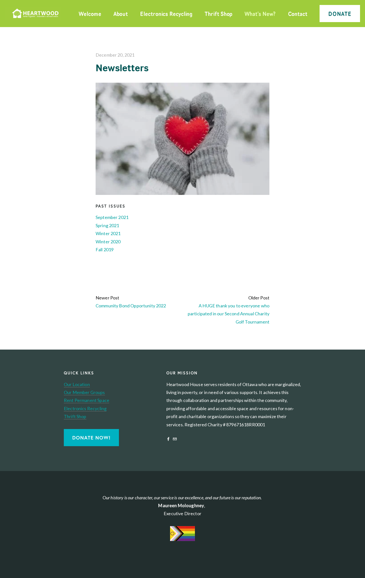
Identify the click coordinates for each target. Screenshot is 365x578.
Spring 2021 (107, 225)
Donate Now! (91, 437)
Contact (297, 13)
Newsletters (122, 68)
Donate (340, 13)
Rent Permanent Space (86, 400)
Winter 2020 (108, 241)
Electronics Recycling (166, 13)
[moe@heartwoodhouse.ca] (175, 439)
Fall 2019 (104, 249)
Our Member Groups (84, 392)
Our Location (77, 384)
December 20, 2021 (115, 55)
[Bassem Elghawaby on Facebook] (168, 439)
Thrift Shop (218, 13)
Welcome (90, 13)
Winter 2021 (108, 233)
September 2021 (112, 217)
